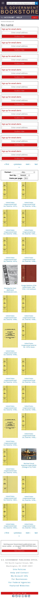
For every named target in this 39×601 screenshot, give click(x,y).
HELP (19, 17)
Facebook (13, 596)
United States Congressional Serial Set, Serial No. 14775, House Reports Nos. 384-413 (10, 204)
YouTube (23, 596)
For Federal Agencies (20, 582)
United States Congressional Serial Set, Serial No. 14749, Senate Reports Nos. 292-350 (10, 353)
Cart (35, 17)
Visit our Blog (19, 593)
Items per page (16, 178)
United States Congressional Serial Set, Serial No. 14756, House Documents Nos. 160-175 (28, 498)
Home (3, 21)
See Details (19, 551)
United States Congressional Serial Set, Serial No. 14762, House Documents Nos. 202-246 (28, 380)
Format (8, 172)
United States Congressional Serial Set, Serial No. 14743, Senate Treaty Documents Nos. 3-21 (10, 443)
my (8, 17)
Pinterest (26, 596)
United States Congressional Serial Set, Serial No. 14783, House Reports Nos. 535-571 (10, 232)
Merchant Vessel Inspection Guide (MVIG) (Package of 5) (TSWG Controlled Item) (28, 465)
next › (28, 164)
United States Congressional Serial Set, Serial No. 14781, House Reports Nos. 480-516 (28, 232)
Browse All (10, 21)
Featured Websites (19, 585)
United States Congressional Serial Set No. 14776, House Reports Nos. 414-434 (28, 345)
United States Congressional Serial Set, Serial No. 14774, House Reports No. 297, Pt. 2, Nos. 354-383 (10, 259)
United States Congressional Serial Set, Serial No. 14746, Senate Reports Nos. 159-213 (10, 408)
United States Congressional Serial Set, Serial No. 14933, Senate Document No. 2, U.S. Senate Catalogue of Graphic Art (10, 498)
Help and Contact (19, 572)
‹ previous (17, 164)
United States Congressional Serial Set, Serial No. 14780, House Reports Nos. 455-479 (28, 259)
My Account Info (19, 576)
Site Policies (19, 569)
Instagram (19, 596)
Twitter (16, 596)
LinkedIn (29, 596)
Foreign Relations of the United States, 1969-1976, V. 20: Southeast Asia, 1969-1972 (28, 287)
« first (6, 164)
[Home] (19, 13)
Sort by (13, 175)
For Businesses (19, 579)
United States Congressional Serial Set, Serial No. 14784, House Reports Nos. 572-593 (10, 317)
